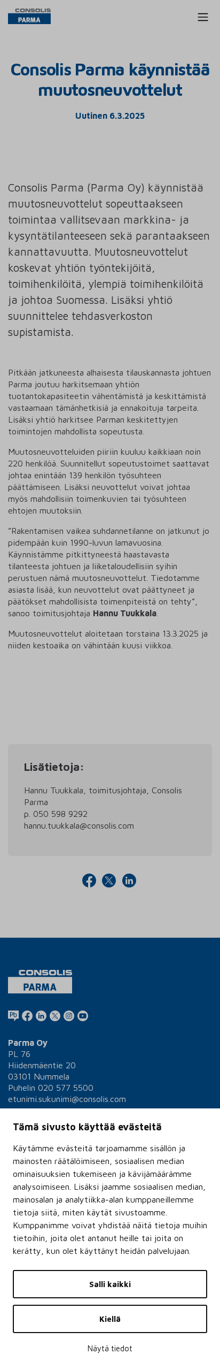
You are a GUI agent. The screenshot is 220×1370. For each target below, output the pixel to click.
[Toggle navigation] (203, 17)
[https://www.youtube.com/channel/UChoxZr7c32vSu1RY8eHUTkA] (82, 1015)
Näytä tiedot (110, 1348)
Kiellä (110, 1318)
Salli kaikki (110, 1284)
